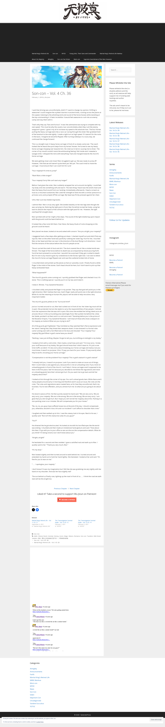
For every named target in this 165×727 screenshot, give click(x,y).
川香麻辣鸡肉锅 (63, 538)
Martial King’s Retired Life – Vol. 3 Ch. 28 (46, 542)
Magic (66, 536)
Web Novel (97, 536)
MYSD (64, 53)
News (111, 190)
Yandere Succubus (116, 205)
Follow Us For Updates (119, 220)
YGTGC (112, 207)
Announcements (115, 173)
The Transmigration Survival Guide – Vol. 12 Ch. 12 (63, 521)
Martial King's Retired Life (119, 178)
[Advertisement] (82, 36)
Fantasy (56, 536)
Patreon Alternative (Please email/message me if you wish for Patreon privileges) (118, 285)
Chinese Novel (42, 536)
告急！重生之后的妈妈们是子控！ (48, 538)
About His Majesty (38, 59)
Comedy (50, 536)
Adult (35, 536)
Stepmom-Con (114, 199)
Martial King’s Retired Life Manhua (111, 53)
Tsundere (90, 536)
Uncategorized (115, 202)
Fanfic (111, 175)
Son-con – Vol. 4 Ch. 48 (41, 540)
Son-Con (36, 534)
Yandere (34, 538)
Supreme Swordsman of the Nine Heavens (98, 59)
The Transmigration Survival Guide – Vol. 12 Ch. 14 (86, 521)
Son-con (55, 53)
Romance (77, 536)
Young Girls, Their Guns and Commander (82, 53)
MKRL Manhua (115, 181)
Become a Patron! (116, 260)
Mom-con (77, 59)
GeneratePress (86, 715)
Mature (71, 536)
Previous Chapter (60, 488)
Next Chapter (75, 488)
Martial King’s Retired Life (40, 53)
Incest (61, 536)
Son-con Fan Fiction (63, 59)
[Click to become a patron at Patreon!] (66, 502)
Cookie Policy (40, 722)
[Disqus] (67, 575)
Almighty (51, 59)
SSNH (111, 196)
